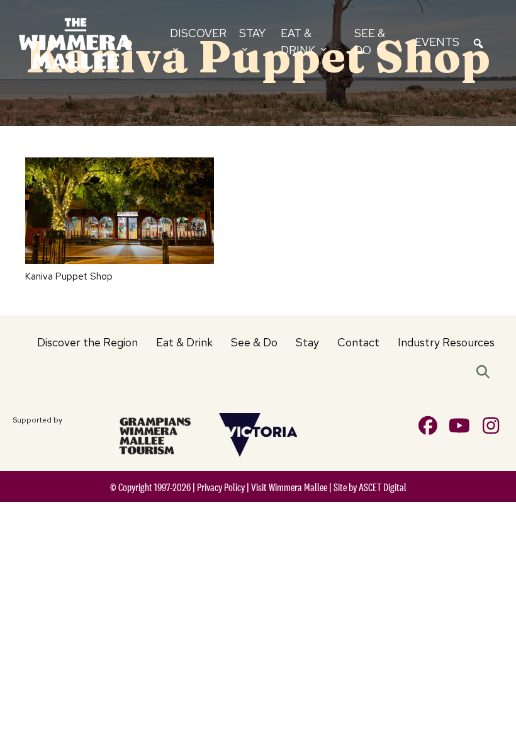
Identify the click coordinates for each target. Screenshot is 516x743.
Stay (307, 342)
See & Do (254, 342)
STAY (252, 33)
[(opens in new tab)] (155, 434)
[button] (485, 373)
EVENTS (437, 42)
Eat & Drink (184, 342)
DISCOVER (198, 33)
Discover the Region (87, 342)
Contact (358, 342)
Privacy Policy (221, 487)
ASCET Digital (383, 487)
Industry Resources (446, 342)
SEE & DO (369, 41)
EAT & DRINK (299, 41)
